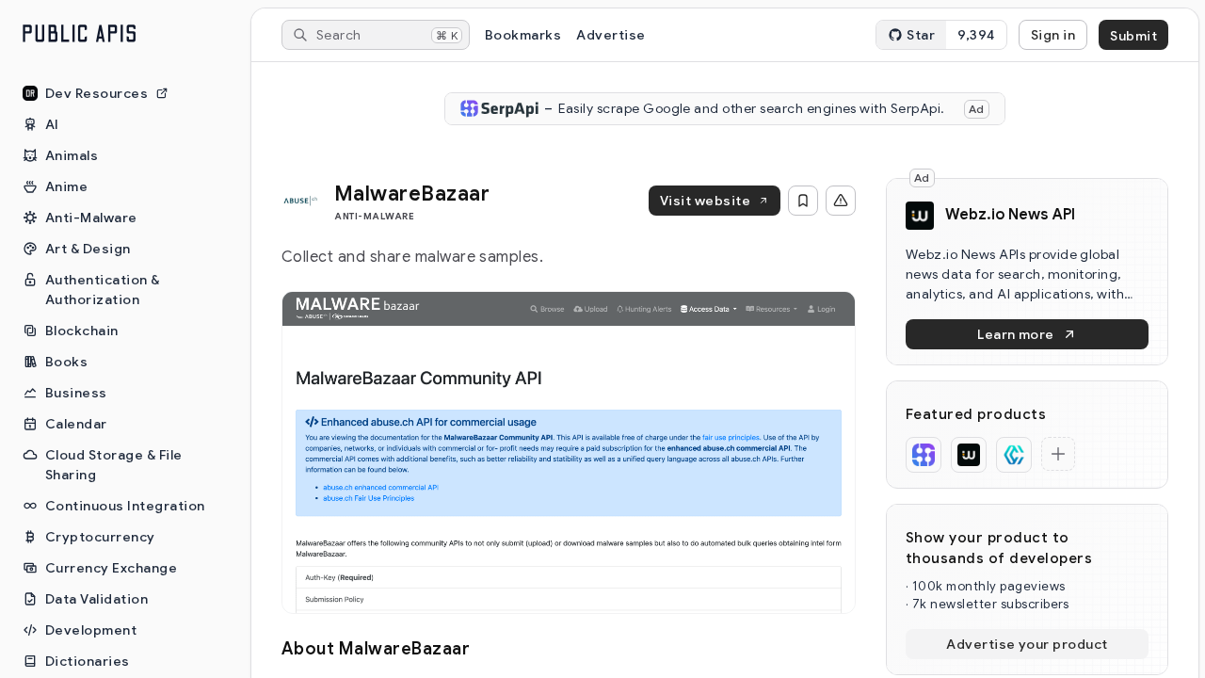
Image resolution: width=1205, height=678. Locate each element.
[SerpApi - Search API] (923, 455)
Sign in (1053, 34)
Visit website (705, 200)
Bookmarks (523, 34)
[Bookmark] (803, 201)
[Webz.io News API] (969, 455)
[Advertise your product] (1058, 454)
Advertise (610, 34)
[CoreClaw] (1014, 455)
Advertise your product (1027, 644)
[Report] (841, 201)
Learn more (1015, 334)
